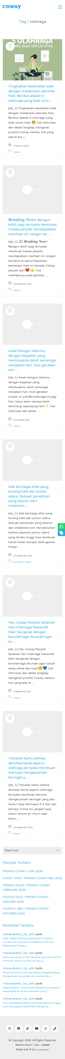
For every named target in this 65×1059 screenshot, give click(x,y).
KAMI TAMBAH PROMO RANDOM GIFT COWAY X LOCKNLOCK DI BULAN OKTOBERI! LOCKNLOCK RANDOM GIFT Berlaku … (28, 942)
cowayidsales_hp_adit (18, 934)
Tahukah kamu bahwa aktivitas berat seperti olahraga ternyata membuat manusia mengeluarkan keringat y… (31, 768)
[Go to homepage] (12, 7)
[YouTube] (36, 1028)
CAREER (45, 1045)
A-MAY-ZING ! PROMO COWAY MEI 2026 (32, 878)
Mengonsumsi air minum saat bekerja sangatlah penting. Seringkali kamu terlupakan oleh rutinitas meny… (31, 974)
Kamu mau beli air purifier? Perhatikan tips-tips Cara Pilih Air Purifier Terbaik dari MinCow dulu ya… (32, 959)
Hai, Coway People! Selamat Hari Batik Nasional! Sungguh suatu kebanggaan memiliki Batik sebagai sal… (32, 1004)
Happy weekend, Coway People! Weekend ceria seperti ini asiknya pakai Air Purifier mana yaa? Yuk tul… (31, 989)
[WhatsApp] (45, 1028)
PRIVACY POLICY (24, 1045)
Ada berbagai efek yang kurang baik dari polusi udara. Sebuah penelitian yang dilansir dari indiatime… (29, 497)
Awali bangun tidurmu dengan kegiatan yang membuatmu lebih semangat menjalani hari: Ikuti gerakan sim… (32, 361)
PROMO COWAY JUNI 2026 (22, 871)
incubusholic (42, 1050)
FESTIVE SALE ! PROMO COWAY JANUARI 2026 (26, 899)
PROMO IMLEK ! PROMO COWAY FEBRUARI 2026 (27, 888)
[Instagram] (9, 1028)
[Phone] (54, 1028)
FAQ (37, 1045)
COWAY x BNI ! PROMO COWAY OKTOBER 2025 (26, 911)
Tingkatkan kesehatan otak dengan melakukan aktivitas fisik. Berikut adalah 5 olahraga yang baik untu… (31, 93)
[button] (60, 7)
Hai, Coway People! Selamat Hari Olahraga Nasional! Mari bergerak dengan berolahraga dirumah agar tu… (31, 632)
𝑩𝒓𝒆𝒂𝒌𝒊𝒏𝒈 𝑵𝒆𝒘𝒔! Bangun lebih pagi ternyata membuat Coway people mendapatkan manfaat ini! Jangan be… (32, 227)
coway (16, 152)
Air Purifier (18, 562)
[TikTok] (27, 1028)
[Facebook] (18, 1028)
